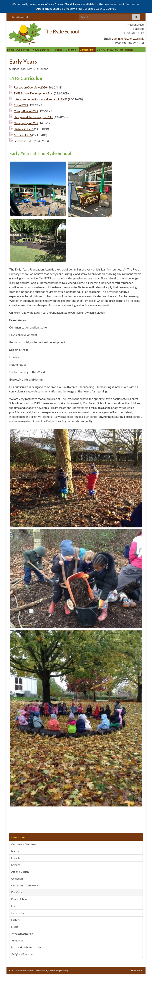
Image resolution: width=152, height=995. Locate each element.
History (15, 919)
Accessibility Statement (47, 970)
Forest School (19, 899)
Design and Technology (25, 885)
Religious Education (22, 954)
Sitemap (64, 970)
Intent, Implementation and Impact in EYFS (40, 99)
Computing (17, 878)
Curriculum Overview (23, 844)
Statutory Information (120, 49)
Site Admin (136, 970)
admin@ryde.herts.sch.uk (128, 38)
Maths (15, 851)
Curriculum (86, 49)
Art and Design (20, 871)
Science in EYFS (23, 141)
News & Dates (41, 49)
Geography (17, 913)
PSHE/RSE (17, 940)
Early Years (17, 892)
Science (15, 864)
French (15, 906)
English (15, 857)
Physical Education (22, 933)
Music (14, 926)
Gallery (101, 49)
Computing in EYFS (26, 111)
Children (71, 49)
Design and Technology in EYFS (33, 117)
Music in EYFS (23, 135)
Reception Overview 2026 (30, 87)
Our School (22, 49)
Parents (58, 49)
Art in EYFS (21, 105)
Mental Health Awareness (26, 947)
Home (10, 49)
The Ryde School (61, 31)
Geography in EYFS (26, 123)
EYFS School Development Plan (33, 93)
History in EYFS (24, 129)
